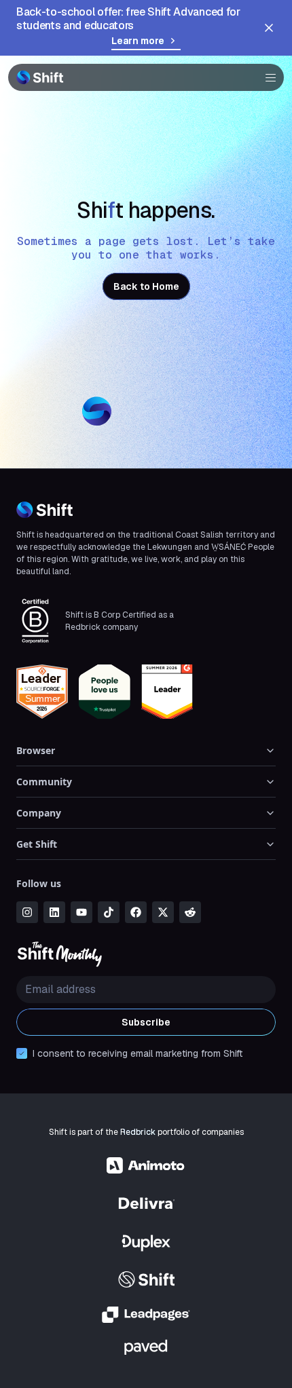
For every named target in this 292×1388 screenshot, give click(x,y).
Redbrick (138, 1132)
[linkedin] (54, 912)
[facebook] (136, 912)
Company (38, 812)
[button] (266, 77)
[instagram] (27, 912)
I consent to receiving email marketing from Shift (137, 1053)
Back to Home (146, 286)
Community (44, 781)
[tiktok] (109, 912)
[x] (163, 912)
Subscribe (146, 1022)
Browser (35, 750)
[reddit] (190, 912)
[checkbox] (21, 1053)
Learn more (137, 41)
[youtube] (81, 912)
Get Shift (36, 844)
